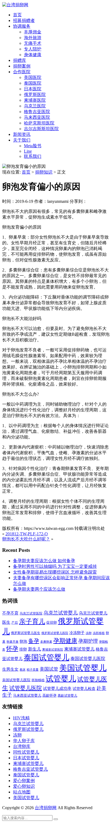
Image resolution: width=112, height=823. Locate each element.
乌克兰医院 (35, 106)
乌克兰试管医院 (31, 613)
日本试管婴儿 (26, 757)
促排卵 (51, 622)
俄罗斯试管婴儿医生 (25, 633)
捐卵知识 (43, 172)
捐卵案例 (21, 66)
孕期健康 (65, 641)
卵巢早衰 (12, 641)
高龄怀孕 (49, 695)
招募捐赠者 (24, 20)
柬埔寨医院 (35, 100)
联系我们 (32, 156)
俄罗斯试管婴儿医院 (54, 633)
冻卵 (89, 633)
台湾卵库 (21, 746)
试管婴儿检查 (84, 688)
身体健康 (32, 54)
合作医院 (21, 71)
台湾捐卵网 (46, 807)
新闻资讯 (21, 134)
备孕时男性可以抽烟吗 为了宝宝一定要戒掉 (55, 566)
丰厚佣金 (32, 32)
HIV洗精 (21, 718)
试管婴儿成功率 (57, 688)
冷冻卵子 (77, 632)
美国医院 (32, 77)
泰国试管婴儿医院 (87, 658)
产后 (14, 623)
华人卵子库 (24, 740)
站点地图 (21, 792)
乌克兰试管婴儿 (60, 613)
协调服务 (21, 26)
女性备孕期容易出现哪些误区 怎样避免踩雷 (55, 572)
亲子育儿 (32, 621)
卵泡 (23, 641)
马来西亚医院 (37, 117)
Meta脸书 (32, 145)
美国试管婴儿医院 (16, 680)
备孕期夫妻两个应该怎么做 (39, 589)
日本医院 (32, 89)
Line (28, 151)
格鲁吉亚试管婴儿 (30, 769)
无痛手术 (32, 43)
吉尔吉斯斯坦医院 (41, 128)
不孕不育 (10, 613)
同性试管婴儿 (26, 752)
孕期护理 (88, 641)
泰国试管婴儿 (46, 657)
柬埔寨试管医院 (52, 649)
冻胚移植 (99, 633)
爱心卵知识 (24, 786)
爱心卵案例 (24, 780)
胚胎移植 (38, 680)
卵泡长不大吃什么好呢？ (26, 539)
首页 (17, 14)
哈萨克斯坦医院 (39, 123)
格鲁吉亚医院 (37, 111)
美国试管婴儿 (83, 668)
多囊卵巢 (46, 641)
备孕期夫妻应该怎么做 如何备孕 (44, 560)
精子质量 (33, 669)
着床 (23, 669)
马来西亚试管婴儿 (27, 695)
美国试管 (49, 669)
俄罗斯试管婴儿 (28, 729)
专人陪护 (32, 49)
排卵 (23, 649)
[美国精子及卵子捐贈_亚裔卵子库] (15, 4)
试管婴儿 (61, 678)
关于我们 (21, 140)
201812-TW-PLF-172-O (26, 533)
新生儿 (34, 649)
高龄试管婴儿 (67, 695)
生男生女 (10, 669)
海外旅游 (32, 37)
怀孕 (12, 648)
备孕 (33, 641)
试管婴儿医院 (25, 688)
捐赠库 (19, 60)
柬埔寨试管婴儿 (79, 649)
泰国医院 (32, 83)
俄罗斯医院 (35, 94)
